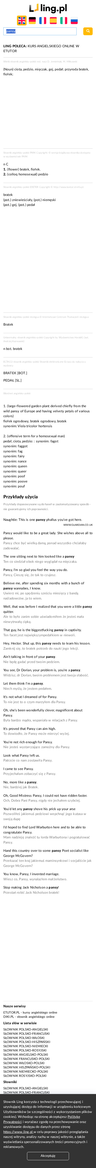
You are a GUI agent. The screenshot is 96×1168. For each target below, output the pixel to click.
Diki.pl (8, 1016)
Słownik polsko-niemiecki (25, 1046)
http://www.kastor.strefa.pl (68, 187)
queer (22, 471)
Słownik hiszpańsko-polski (26, 1067)
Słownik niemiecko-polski (25, 1071)
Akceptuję (48, 1156)
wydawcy (8, 365)
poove (22, 481)
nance (22, 461)
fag (20, 451)
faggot (22, 446)
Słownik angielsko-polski (25, 1054)
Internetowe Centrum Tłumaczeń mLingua (65, 317)
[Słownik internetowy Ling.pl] (48, 8)
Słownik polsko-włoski (23, 1038)
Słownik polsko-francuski (26, 1033)
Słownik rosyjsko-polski (24, 1076)
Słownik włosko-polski (23, 1063)
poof (21, 476)
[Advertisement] (48, 261)
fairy (21, 456)
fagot (54, 441)
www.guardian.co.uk (78, 525)
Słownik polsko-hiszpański (26, 1042)
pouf (21, 486)
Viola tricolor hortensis (35, 426)
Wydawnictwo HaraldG (71, 337)
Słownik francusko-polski (26, 1059)
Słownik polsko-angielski (25, 1029)
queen (22, 466)
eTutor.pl (11, 1012)
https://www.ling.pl (18, 1132)
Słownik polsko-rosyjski (24, 1050)
